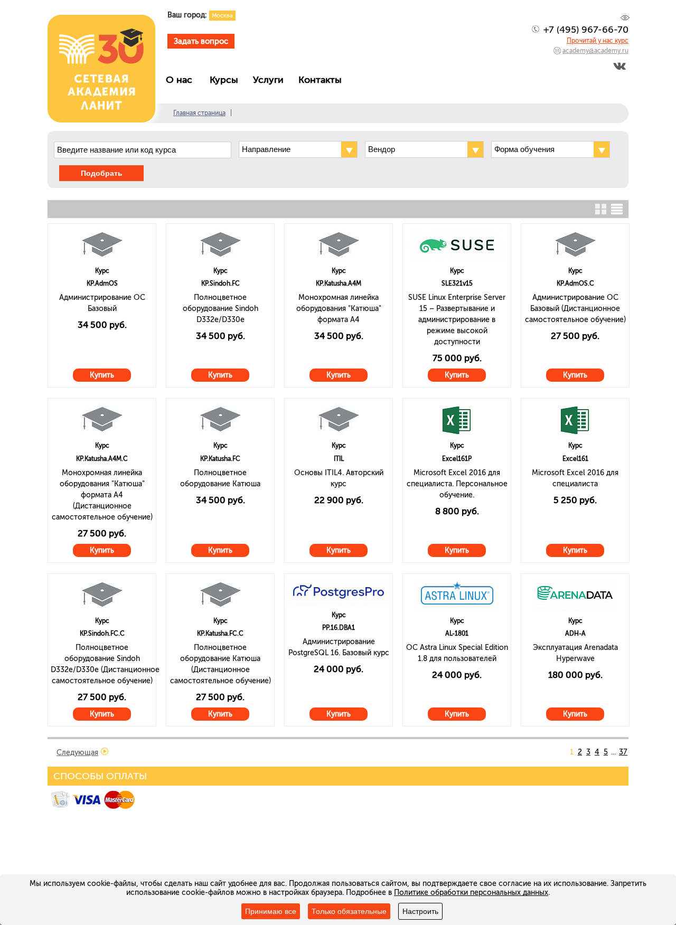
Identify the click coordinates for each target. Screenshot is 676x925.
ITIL (339, 458)
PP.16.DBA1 (338, 627)
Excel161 (575, 458)
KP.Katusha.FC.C (220, 633)
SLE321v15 (457, 283)
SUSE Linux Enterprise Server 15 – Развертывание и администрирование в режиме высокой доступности (456, 319)
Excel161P (457, 458)
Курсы (226, 80)
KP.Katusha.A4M (338, 283)
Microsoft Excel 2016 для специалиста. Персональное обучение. (457, 483)
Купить (102, 375)
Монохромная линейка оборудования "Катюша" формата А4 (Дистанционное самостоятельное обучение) (102, 495)
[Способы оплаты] (94, 806)
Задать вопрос (201, 41)
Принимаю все (270, 911)
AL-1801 (456, 633)
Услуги (271, 80)
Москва (222, 15)
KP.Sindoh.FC (220, 283)
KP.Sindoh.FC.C (102, 633)
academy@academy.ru (595, 50)
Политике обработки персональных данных (471, 892)
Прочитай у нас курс (597, 40)
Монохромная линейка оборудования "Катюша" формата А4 (338, 308)
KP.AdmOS (102, 283)
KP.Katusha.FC (220, 458)
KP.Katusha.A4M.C (102, 458)
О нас (183, 80)
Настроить (420, 911)
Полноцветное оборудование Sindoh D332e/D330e (220, 308)
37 (623, 752)
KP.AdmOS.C (575, 283)
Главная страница (199, 113)
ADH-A (575, 633)
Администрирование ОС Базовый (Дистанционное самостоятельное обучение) (575, 308)
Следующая (77, 752)
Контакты (322, 80)
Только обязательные (349, 911)
